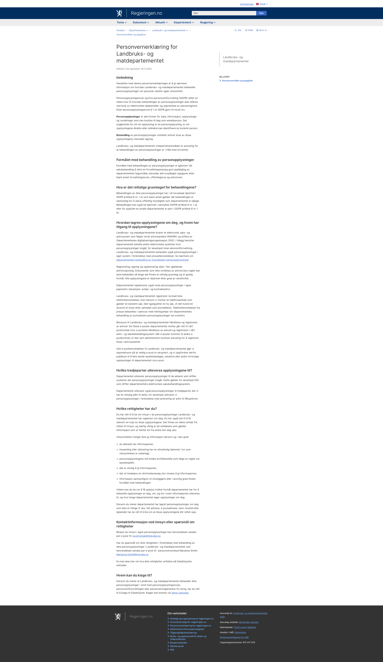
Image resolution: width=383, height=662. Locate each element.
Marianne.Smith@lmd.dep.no (132, 554)
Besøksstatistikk (178, 642)
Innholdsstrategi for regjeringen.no (188, 622)
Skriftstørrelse (247, 4)
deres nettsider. (180, 592)
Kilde (250, 30)
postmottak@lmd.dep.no (147, 535)
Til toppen (160, 601)
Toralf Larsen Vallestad (245, 627)
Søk (261, 13)
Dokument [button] (140, 22)
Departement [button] (183, 22)
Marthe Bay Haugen (249, 622)
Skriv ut (263, 30)
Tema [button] (120, 22)
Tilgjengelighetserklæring (183, 632)
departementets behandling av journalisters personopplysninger (152, 259)
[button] (138, 30)
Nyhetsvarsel (177, 646)
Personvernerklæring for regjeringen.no (190, 625)
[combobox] (224, 13)
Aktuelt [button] (160, 22)
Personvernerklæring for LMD (234, 637)
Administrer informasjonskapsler (187, 629)
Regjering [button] (206, 22)
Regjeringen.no (146, 13)
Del (239, 30)
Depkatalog (240, 632)
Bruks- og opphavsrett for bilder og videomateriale (188, 637)
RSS (172, 649)
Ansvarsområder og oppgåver (237, 80)
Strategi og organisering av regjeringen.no (192, 618)
